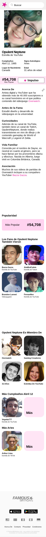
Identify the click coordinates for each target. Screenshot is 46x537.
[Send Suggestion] (43, 90)
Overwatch (34, 101)
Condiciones (37, 527)
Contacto (17, 527)
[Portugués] (15, 520)
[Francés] (23, 520)
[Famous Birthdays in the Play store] (31, 511)
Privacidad (26, 527)
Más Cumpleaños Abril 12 (17, 394)
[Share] (7, 13)
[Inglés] (7, 520)
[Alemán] (38, 520)
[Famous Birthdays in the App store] (15, 511)
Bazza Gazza (20, 175)
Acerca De (8, 527)
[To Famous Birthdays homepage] (4, 4)
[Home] (23, 499)
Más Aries (8, 427)
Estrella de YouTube (12, 55)
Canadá (6, 70)
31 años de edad (33, 70)
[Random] (39, 13)
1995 (13, 63)
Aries (26, 63)
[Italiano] (31, 520)
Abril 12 (6, 63)
